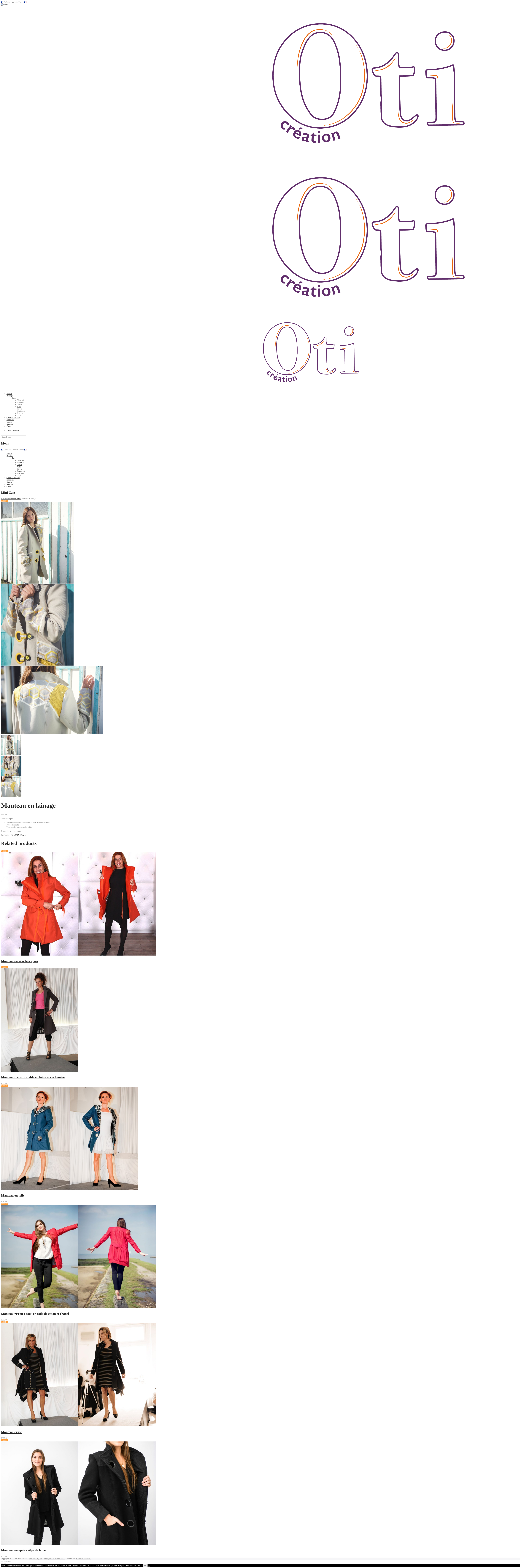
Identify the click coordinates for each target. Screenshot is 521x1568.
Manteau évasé (11, 1432)
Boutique (10, 396)
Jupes (19, 415)
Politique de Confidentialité (54, 1559)
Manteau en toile (13, 1195)
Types (14, 398)
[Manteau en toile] (104, 1189)
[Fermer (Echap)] (10, 1561)
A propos (10, 424)
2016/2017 (15, 835)
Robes (19, 409)
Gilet (19, 407)
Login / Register (13, 430)
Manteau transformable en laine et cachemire (33, 1077)
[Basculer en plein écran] (5, 1561)
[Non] (149, 1566)
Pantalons (21, 411)
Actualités (10, 420)
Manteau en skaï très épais (19, 961)
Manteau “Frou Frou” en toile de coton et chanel (35, 1313)
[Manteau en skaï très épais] (117, 955)
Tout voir (21, 400)
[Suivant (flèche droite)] (5, 1563)
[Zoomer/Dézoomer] (2, 1561)
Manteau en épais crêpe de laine (23, 1550)
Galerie (9, 422)
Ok (145, 1565)
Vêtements (11, 499)
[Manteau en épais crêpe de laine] (117, 1544)
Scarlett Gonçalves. (83, 1559)
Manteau (20, 402)
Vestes (19, 405)
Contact (9, 426)
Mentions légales (35, 1559)
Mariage (20, 413)
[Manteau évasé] (117, 1426)
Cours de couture (13, 418)
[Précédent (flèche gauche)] (2, 1563)
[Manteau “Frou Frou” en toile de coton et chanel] (117, 1308)
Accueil (9, 394)
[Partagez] (8, 1561)
